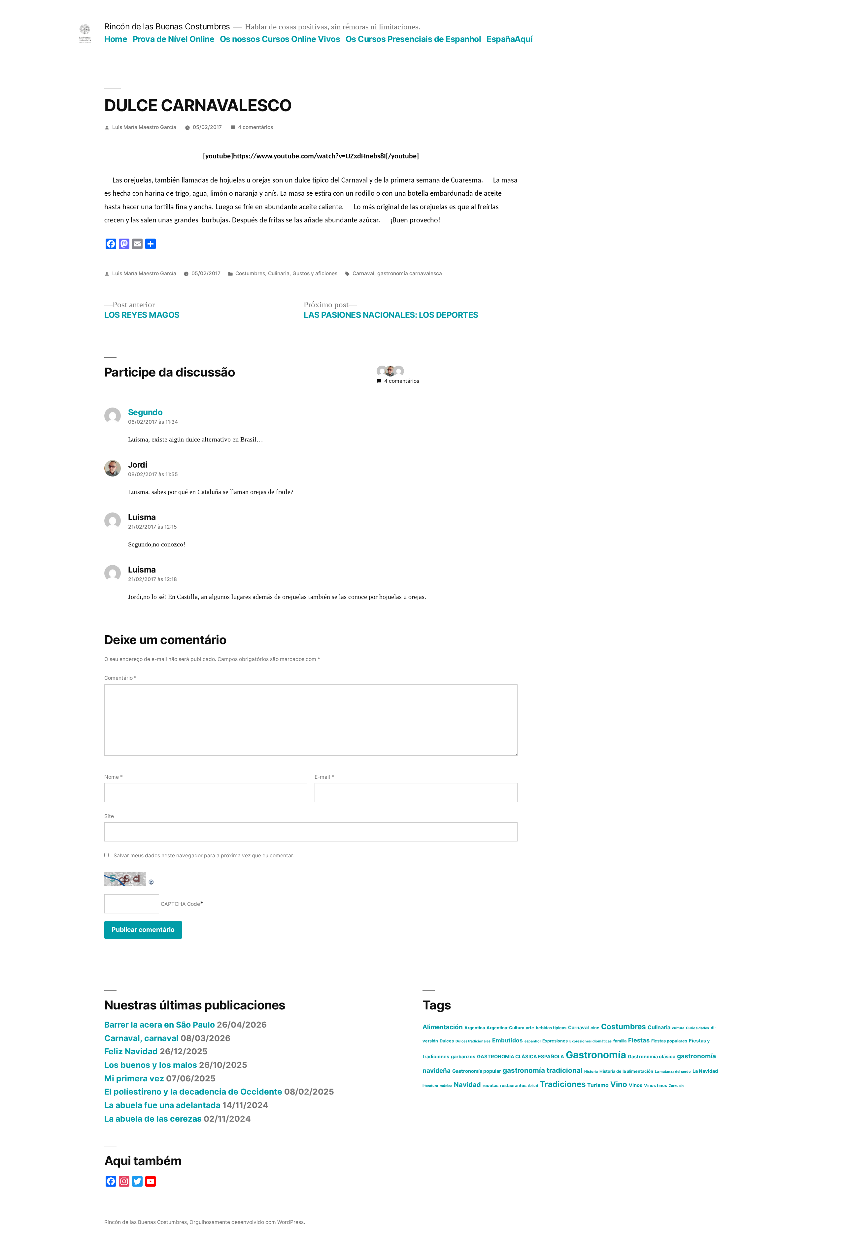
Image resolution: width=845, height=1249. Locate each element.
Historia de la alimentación (626, 1071)
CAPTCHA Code (180, 904)
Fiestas (639, 1040)
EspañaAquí (509, 39)
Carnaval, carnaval (141, 1038)
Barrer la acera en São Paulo (159, 1025)
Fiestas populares (669, 1040)
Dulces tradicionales (473, 1041)
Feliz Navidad (131, 1051)
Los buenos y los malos (150, 1065)
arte (530, 1027)
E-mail (324, 777)
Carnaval (363, 273)
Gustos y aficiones (314, 273)
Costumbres (250, 273)
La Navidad (705, 1071)
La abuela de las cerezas (153, 1119)
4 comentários (255, 127)
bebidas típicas (551, 1027)
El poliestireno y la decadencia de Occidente (193, 1092)
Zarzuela (676, 1086)
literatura (430, 1086)
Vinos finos (655, 1085)
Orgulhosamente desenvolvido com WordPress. (247, 1222)
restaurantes (513, 1085)
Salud (533, 1086)
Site (109, 816)
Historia (591, 1071)
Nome (113, 777)
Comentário (120, 678)
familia (619, 1040)
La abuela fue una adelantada (162, 1105)
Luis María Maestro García (144, 127)
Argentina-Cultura (505, 1027)
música (446, 1086)
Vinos (635, 1085)
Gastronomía (596, 1055)
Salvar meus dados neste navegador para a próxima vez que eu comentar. (204, 855)
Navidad (467, 1085)
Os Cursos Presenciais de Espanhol (413, 39)
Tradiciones (563, 1084)
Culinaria (278, 273)
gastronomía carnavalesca (409, 273)
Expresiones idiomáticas (590, 1041)
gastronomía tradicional (543, 1070)
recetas (490, 1085)
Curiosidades (697, 1028)
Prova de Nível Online (174, 39)
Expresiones (555, 1040)
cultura (678, 1028)
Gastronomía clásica (651, 1057)
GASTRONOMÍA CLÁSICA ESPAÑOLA (520, 1057)
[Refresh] (151, 878)
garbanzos (463, 1057)
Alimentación (442, 1027)
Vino (618, 1084)
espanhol (532, 1041)
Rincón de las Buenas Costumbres (167, 26)
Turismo (598, 1085)
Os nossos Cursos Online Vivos (280, 39)
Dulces (447, 1040)
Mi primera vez (134, 1078)
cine (595, 1027)
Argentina (474, 1027)
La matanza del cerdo (673, 1071)
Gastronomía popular (476, 1071)
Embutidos (507, 1040)
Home (115, 39)
